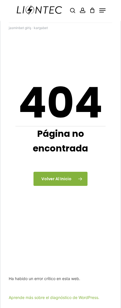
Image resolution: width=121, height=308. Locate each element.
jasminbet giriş (20, 28)
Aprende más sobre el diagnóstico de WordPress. (54, 297)
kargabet (41, 28)
